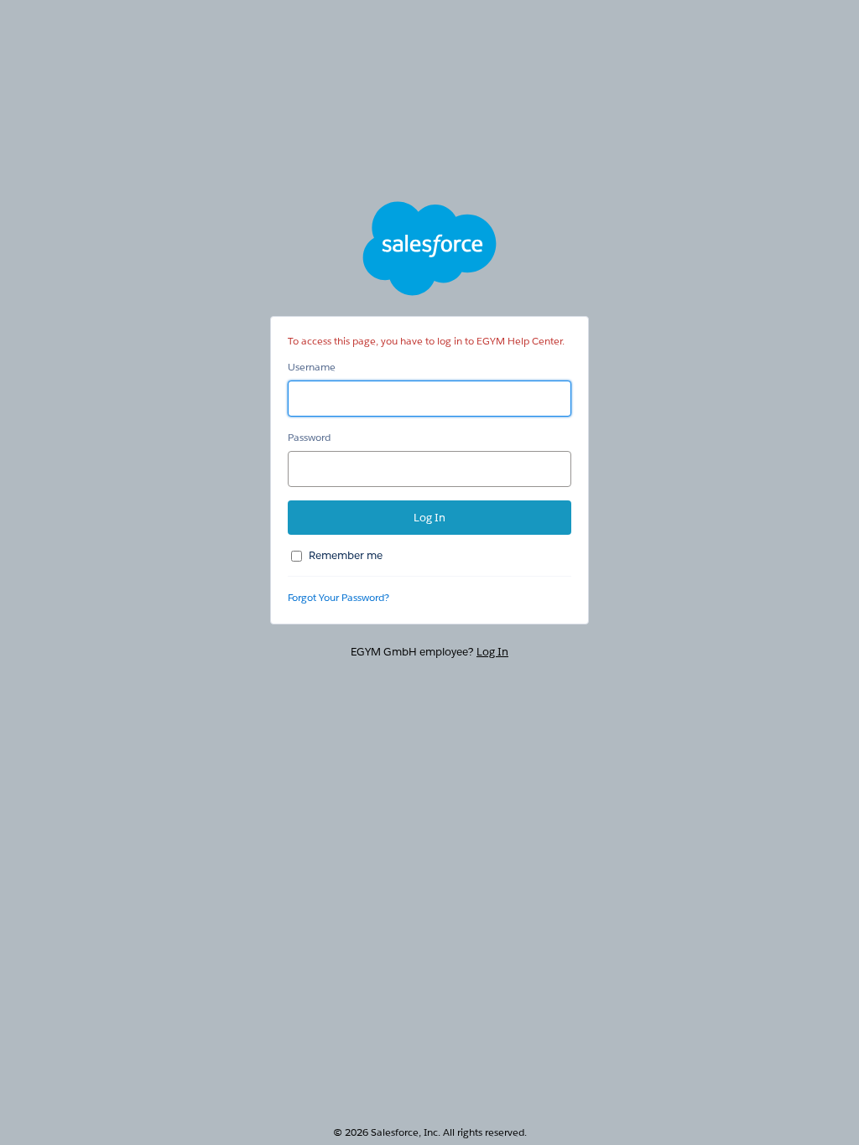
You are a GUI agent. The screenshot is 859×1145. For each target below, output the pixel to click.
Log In (492, 652)
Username (312, 367)
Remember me (346, 555)
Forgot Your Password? (338, 597)
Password (309, 437)
